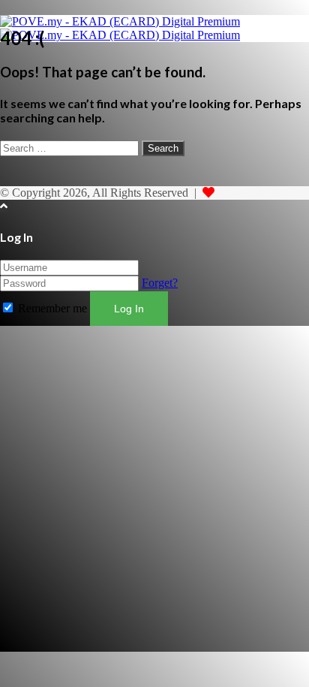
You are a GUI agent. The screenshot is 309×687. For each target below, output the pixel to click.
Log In (129, 309)
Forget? (160, 282)
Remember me (52, 308)
